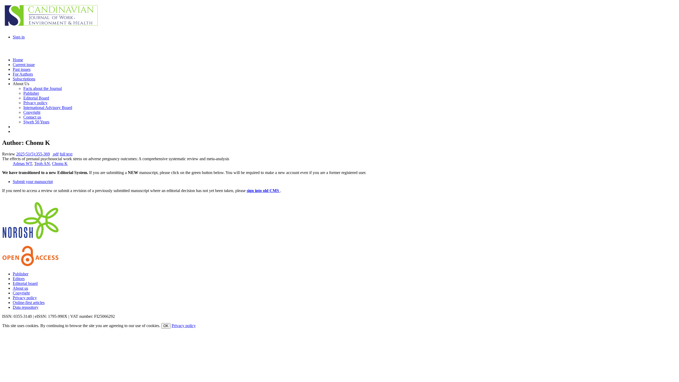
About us (20, 288)
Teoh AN (42, 163)
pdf (55, 154)
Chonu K (60, 163)
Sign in (19, 37)
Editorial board (25, 283)
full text (66, 154)
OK (165, 326)
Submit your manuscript (33, 181)
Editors (19, 278)
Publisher (20, 274)
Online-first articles (29, 302)
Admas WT (22, 163)
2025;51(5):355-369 (33, 154)
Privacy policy (25, 298)
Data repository (25, 307)
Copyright (21, 293)
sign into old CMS (263, 190)
